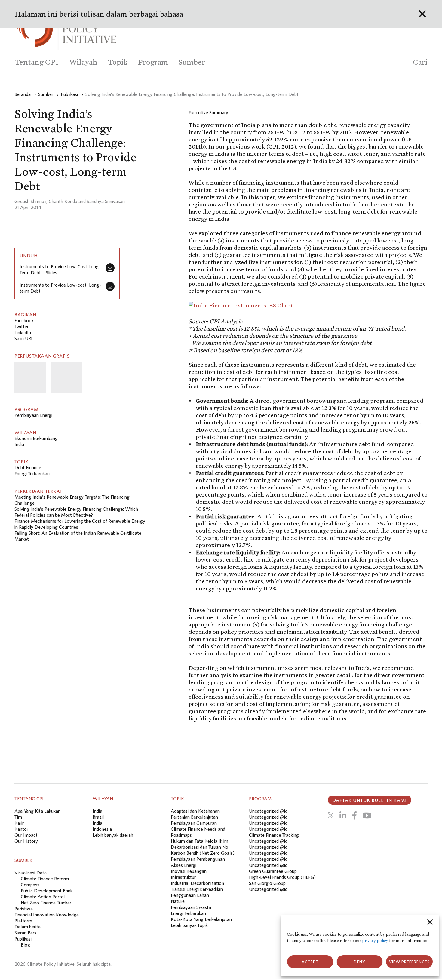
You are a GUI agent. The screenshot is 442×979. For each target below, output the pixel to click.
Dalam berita (27, 926)
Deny (359, 961)
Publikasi (23, 938)
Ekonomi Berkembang (36, 438)
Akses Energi (183, 865)
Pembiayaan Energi (33, 415)
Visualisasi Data (30, 872)
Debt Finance (27, 467)
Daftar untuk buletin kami (369, 800)
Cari (420, 62)
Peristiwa (23, 908)
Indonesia (102, 829)
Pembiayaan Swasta (191, 907)
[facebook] (354, 815)
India (19, 444)
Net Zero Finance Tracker (46, 902)
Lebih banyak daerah (113, 835)
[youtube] (367, 815)
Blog (25, 944)
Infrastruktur (183, 877)
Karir (19, 823)
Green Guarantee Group (273, 871)
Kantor (21, 829)
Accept (310, 961)
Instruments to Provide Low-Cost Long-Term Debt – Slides (60, 269)
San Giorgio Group (267, 883)
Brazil (98, 817)
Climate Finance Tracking (274, 835)
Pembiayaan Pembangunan (198, 859)
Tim (18, 817)
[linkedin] (342, 815)
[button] (430, 922)
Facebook (24, 320)
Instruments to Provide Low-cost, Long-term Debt (60, 288)
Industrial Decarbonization (197, 883)
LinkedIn (22, 332)
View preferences (409, 961)
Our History (26, 841)
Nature (178, 901)
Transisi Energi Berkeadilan (197, 889)
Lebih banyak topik (189, 925)
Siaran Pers (25, 932)
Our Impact (26, 835)
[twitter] (331, 815)
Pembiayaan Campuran (194, 823)
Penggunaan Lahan (190, 895)
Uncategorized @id (268, 811)
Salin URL (23, 338)
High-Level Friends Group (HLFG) (282, 877)
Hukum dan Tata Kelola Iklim (199, 841)
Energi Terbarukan (32, 473)
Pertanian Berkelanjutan (194, 817)
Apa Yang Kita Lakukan (37, 811)
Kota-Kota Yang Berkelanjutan (201, 919)
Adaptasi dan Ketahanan (195, 811)
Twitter (21, 326)
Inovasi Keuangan (189, 871)
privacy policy (375, 940)
